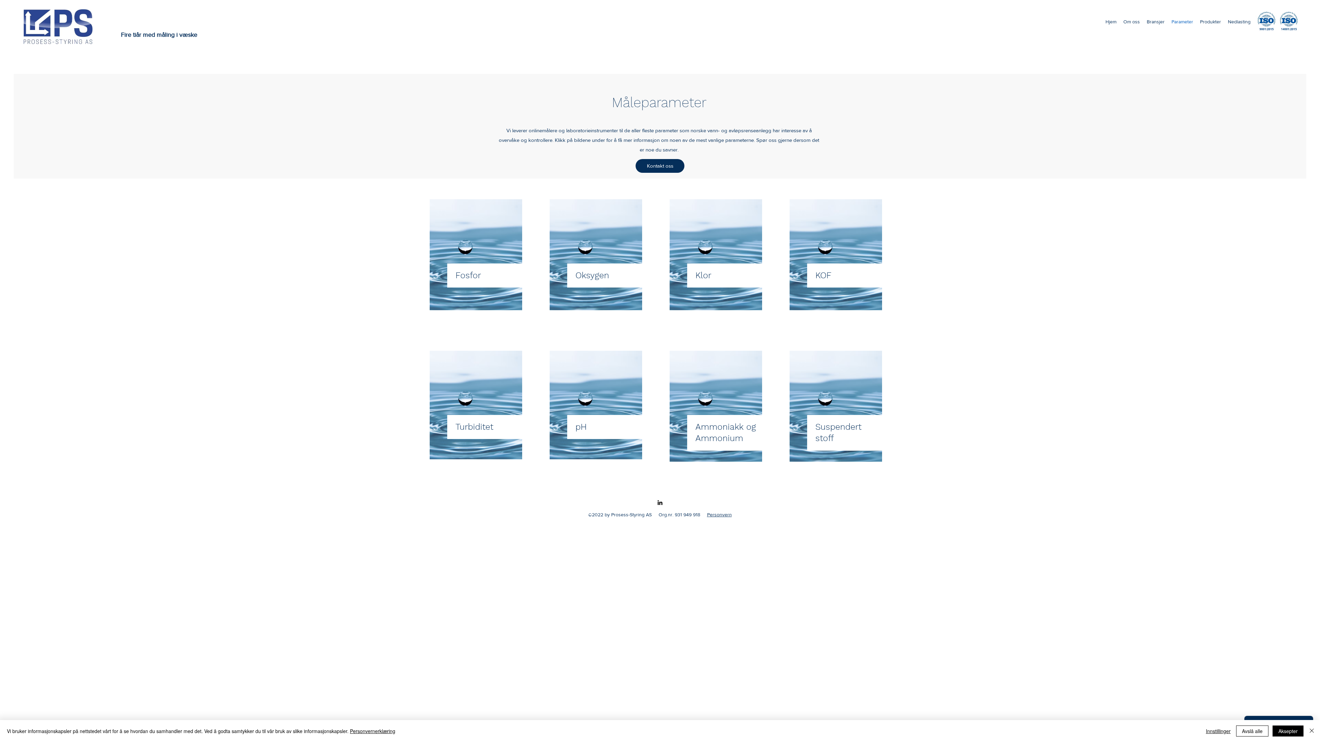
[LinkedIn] (660, 502)
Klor (703, 275)
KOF (823, 275)
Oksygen (592, 275)
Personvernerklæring (372, 731)
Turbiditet (474, 427)
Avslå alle (1252, 731)
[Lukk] (1312, 731)
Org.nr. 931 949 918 (679, 514)
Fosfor (468, 275)
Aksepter (1288, 731)
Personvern (719, 514)
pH (581, 427)
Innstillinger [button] (1218, 731)
